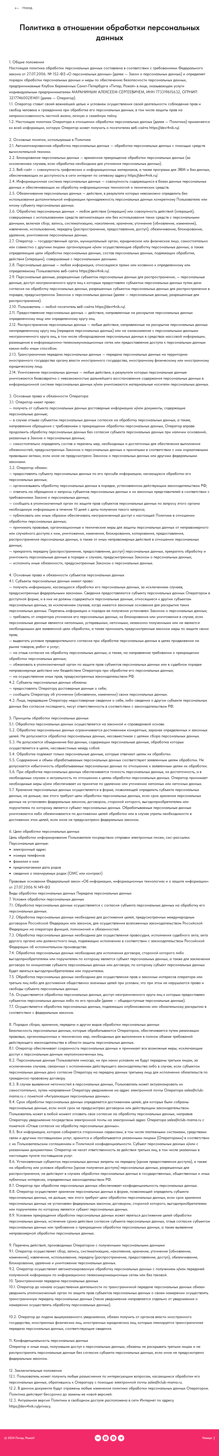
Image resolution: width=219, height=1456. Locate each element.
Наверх (207, 1438)
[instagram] (105, 1438)
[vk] (98, 1438)
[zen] (113, 1438)
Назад (27, 8)
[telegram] (121, 1438)
